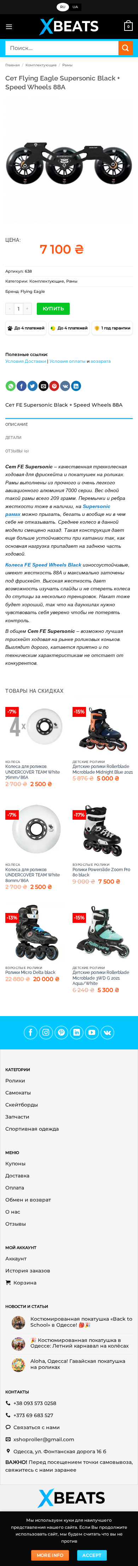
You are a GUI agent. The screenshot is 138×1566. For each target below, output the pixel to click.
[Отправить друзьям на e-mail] (43, 386)
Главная (12, 65)
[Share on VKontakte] (65, 386)
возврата (101, 361)
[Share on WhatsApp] (11, 386)
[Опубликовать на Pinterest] (54, 386)
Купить (53, 308)
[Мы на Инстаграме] (46, 1033)
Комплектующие (41, 65)
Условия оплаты (68, 361)
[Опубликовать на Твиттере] (33, 386)
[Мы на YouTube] (92, 1033)
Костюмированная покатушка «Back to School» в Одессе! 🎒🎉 (81, 1321)
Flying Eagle (33, 291)
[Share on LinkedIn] (76, 386)
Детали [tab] (13, 437)
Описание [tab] (16, 424)
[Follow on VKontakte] (107, 1033)
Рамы (67, 65)
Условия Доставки (25, 361)
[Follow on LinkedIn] (77, 1033)
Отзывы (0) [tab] (17, 451)
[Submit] (126, 48)
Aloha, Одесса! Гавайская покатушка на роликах (77, 1364)
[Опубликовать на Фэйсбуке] (22, 386)
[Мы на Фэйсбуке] (31, 1033)
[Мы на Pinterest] (61, 1033)
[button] (9, 27)
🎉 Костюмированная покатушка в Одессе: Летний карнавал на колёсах (79, 1343)
